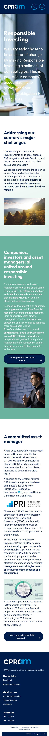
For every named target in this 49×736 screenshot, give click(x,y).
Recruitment (7, 680)
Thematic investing (10, 700)
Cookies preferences (24, 729)
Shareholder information (12, 696)
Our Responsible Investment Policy (22, 358)
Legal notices (14, 727)
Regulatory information (11, 684)
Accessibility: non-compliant (30, 727)
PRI (20, 492)
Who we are (7, 704)
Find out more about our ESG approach (21, 636)
